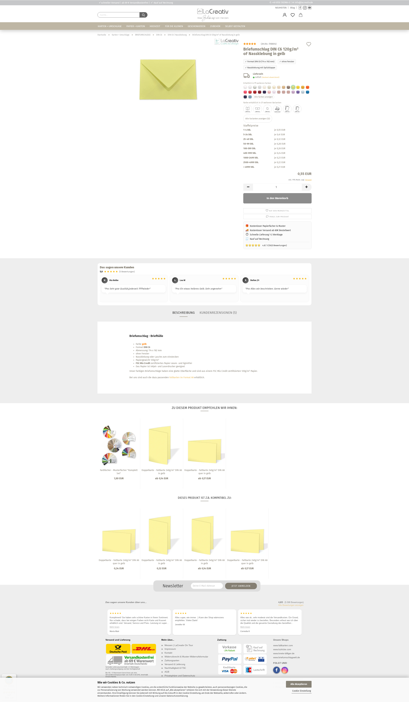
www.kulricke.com (282, 649)
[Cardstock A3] (287, 109)
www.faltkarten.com (283, 645)
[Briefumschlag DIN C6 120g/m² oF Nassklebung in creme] (279, 87)
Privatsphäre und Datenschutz (180, 675)
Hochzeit (155, 26)
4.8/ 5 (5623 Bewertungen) (266, 245)
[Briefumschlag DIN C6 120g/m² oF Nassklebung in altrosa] (279, 92)
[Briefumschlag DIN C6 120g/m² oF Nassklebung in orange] (307, 87)
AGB (167, 671)
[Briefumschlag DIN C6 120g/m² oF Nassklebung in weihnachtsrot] (255, 92)
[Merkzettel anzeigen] (293, 15)
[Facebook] (300, 7)
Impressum (170, 649)
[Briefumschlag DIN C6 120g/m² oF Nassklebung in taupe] (288, 87)
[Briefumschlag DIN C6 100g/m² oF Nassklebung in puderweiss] (250, 87)
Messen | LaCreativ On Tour (179, 645)
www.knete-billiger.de (283, 653)
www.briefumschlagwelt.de (286, 657)
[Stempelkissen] (277, 109)
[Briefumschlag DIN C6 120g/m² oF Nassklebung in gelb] (168, 78)
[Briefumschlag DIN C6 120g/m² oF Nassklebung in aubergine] (264, 92)
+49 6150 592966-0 (281, 2)
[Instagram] (305, 7)
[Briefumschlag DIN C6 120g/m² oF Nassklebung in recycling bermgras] (255, 87)
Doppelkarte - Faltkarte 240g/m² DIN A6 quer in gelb (204, 472)
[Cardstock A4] (297, 109)
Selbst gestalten (235, 26)
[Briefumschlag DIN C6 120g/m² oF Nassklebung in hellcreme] (274, 87)
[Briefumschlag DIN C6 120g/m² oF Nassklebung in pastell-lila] (274, 92)
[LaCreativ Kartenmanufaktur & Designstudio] (213, 15)
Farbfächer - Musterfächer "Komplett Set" (119, 472)
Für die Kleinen (174, 26)
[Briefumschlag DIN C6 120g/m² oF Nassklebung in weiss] (245, 87)
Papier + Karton (135, 26)
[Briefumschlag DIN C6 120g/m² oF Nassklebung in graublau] (250, 97)
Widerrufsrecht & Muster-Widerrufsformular (186, 656)
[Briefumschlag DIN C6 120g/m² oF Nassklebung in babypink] (269, 92)
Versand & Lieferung (175, 664)
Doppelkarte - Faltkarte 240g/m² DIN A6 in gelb (162, 472)
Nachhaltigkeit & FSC (175, 668)
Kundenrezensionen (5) (218, 313)
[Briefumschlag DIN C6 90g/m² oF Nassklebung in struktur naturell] (269, 87)
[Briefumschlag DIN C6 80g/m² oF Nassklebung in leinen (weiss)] (260, 87)
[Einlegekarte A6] (267, 109)
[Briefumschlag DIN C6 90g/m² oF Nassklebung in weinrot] (260, 92)
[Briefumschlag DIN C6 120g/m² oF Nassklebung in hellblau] (303, 92)
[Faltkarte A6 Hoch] (247, 109)
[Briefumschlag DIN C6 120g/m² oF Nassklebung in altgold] (303, 87)
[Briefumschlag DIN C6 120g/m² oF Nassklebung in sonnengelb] (298, 87)
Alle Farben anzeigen (263, 97)
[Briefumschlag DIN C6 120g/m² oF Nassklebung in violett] (298, 92)
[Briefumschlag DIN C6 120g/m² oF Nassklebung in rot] (250, 92)
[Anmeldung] (285, 15)
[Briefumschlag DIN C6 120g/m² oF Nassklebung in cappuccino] (284, 87)
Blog (292, 7)
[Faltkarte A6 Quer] (257, 109)
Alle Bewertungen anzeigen (290, 605)
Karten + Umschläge (110, 26)
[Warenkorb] (301, 15)
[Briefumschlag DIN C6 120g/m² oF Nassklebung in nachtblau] (245, 97)
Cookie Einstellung (301, 691)
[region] (204, 289)
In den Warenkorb (277, 198)
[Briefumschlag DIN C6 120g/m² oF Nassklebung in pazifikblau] (307, 92)
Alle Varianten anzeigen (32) (257, 119)
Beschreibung (183, 313)
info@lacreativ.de (304, 2)
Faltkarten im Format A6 (181, 377)
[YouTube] (310, 7)
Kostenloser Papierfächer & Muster (268, 226)
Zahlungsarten (172, 660)
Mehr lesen (180, 627)
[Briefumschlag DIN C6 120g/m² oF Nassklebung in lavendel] (293, 92)
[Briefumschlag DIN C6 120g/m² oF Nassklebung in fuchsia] (245, 92)
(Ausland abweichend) (270, 77)
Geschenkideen (196, 26)
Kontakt (168, 652)
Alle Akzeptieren (298, 684)
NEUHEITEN (281, 7)
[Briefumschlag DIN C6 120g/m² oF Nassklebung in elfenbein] (264, 87)
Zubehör (215, 26)
